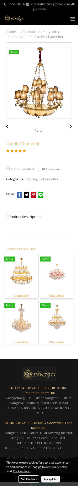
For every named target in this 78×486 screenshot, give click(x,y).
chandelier (49, 179)
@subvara (39, 9)
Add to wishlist (22, 169)
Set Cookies (29, 479)
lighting (32, 179)
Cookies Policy (22, 471)
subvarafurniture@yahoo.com (50, 4)
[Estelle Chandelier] (39, 83)
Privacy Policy (58, 467)
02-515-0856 (16, 4)
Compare (52, 169)
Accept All (50, 479)
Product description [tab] (25, 217)
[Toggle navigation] (72, 19)
